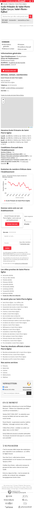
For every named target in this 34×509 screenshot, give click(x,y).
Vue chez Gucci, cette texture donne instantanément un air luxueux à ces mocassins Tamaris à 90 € (17, 459)
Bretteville (5, 22)
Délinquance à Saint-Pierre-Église (12, 327)
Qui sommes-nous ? (8, 485)
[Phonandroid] (25, 507)
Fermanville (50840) (8, 286)
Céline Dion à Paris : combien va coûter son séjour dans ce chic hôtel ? (16, 429)
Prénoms (5, 366)
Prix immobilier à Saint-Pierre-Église (13, 343)
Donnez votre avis (10, 70)
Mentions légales (6, 488)
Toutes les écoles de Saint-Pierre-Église (12, 95)
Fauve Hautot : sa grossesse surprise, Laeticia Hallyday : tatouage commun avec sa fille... (16, 423)
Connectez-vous (25, 244)
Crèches (5, 370)
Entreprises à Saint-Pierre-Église (12, 340)
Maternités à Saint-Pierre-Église (12, 309)
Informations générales (7, 45)
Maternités (6, 368)
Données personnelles (7, 487)
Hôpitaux (5, 377)
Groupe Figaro (15, 488)
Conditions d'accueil (25, 47)
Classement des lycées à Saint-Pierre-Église (15, 307)
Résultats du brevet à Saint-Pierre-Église (14, 357)
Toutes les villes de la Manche (11, 295)
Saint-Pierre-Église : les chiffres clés (13, 302)
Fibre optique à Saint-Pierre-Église (13, 336)
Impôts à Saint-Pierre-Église (11, 314)
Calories (5, 372)
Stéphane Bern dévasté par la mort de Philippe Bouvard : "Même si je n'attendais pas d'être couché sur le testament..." (17, 408)
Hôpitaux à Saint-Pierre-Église (11, 329)
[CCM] (9, 496)
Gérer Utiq (29, 487)
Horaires (21, 44)
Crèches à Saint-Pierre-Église (11, 311)
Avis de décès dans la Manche (11, 316)
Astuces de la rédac (9, 389)
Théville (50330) (7, 280)
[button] (3, 99)
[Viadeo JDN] (25, 503)
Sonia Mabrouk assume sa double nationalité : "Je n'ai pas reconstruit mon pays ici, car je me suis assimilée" (17, 436)
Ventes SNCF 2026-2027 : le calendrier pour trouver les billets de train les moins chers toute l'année (16, 416)
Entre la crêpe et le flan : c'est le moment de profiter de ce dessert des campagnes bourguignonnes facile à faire (16, 475)
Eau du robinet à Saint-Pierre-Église (13, 305)
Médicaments (7, 375)
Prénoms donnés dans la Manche (12, 338)
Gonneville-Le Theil (23, 20)
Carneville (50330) (8, 284)
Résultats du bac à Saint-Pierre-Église (13, 354)
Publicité (21, 485)
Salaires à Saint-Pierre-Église (11, 325)
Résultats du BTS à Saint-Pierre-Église (14, 359)
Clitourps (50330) (7, 282)
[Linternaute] (9, 500)
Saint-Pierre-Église (21, 4)
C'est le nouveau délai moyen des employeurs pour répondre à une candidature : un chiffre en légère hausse (16, 451)
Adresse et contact (8, 49)
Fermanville (12, 20)
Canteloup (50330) (8, 289)
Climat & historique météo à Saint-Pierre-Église (16, 320)
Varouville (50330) (8, 275)
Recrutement (27, 485)
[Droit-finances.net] (25, 500)
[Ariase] (9, 507)
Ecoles (6, 4)
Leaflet (31, 127)
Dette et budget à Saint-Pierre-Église (13, 318)
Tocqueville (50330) (8, 291)
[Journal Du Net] (25, 496)
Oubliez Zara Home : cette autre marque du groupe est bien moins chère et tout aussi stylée (16, 467)
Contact (16, 485)
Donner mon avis (12, 224)
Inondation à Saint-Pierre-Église (12, 331)
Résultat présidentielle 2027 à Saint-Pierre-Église (17, 352)
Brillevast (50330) (8, 293)
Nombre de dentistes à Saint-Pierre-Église (15, 334)
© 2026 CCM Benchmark (26, 488)
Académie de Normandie (17, 63)
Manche (11, 4)
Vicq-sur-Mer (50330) (9, 278)
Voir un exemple (27, 387)
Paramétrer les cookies (20, 487)
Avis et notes (23, 49)
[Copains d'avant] (9, 503)
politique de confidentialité (21, 263)
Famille (6, 387)
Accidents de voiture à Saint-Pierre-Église (15, 323)
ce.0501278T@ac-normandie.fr (15, 88)
